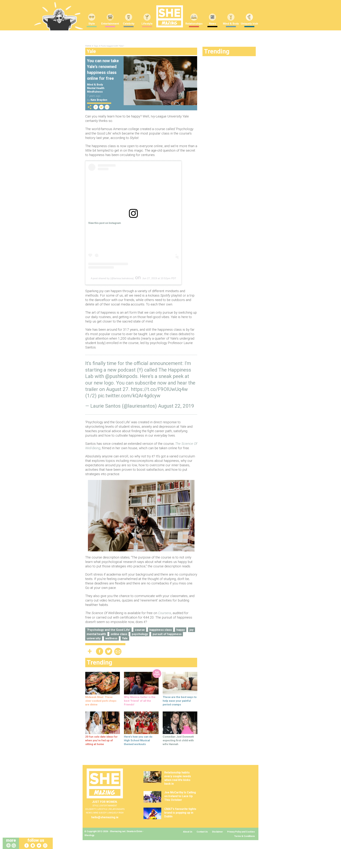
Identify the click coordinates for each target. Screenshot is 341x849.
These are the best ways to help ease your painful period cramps (180, 700)
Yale (125, 638)
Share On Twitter (101, 107)
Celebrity (128, 23)
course (140, 630)
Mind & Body (231, 23)
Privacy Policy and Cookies (241, 832)
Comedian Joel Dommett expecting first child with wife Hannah (178, 740)
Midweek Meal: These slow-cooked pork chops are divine (100, 700)
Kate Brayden (99, 99)
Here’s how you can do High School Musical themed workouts (138, 740)
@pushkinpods (121, 376)
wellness (111, 638)
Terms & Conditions (244, 836)
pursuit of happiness (167, 634)
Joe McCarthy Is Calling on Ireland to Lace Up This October (180, 796)
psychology (140, 634)
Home (88, 46)
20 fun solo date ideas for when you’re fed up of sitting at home (101, 740)
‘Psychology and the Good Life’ (108, 630)
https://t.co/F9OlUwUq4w (159, 389)
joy (192, 630)
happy (180, 630)
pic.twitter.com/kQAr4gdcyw (129, 396)
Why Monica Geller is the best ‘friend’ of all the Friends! (139, 700)
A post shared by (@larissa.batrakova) (112, 278)
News (212, 23)
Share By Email (107, 107)
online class (119, 634)
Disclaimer (217, 832)
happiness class (160, 630)
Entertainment (110, 23)
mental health (96, 634)
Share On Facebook (95, 107)
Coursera (164, 613)
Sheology (89, 835)
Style (91, 23)
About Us (187, 832)
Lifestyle (147, 23)
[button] (14, 845)
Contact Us (202, 832)
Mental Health (95, 88)
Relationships (193, 23)
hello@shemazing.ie (104, 817)
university (94, 638)
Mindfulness (95, 91)
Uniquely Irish (249, 23)
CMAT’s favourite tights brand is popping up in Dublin (180, 812)
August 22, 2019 (176, 406)
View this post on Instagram (104, 223)
